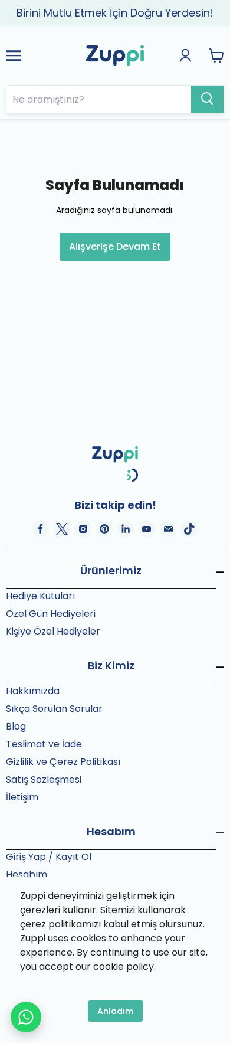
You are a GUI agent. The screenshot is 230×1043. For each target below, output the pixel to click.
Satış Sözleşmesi (43, 779)
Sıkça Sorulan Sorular (54, 708)
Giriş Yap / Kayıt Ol (48, 857)
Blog (16, 726)
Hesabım (26, 874)
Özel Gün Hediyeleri (51, 613)
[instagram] (83, 529)
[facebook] (40, 529)
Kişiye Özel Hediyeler (53, 631)
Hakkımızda (33, 691)
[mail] (168, 529)
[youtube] (147, 529)
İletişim (22, 797)
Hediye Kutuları (40, 596)
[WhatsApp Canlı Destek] (26, 1017)
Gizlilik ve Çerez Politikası (63, 762)
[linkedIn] (125, 529)
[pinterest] (104, 529)
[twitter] (62, 529)
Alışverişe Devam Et (115, 246)
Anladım (115, 1011)
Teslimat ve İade (44, 744)
